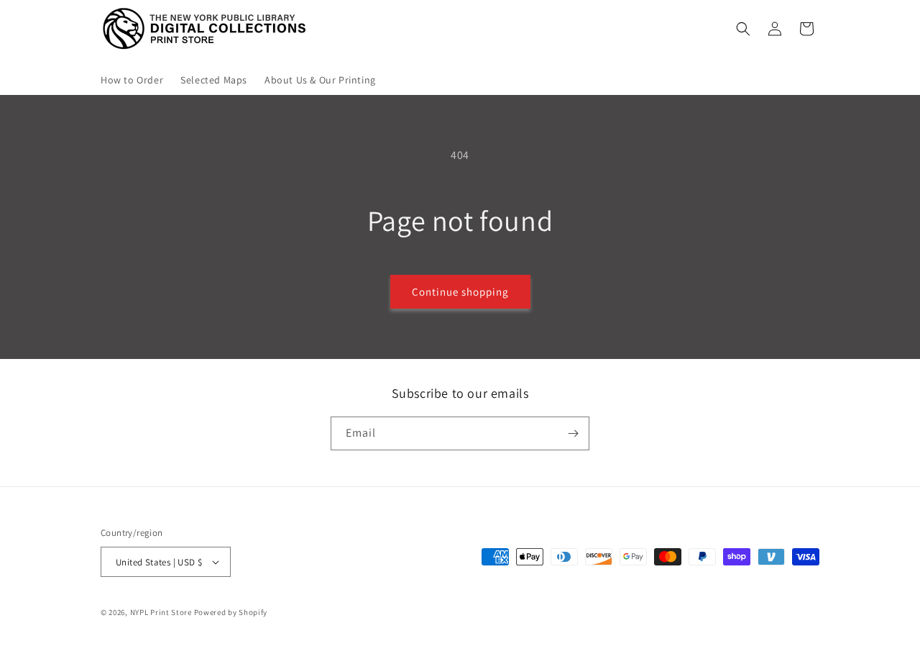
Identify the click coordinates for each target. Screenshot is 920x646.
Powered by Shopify (231, 612)
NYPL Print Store (161, 612)
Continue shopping (460, 292)
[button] (743, 29)
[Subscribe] (573, 433)
